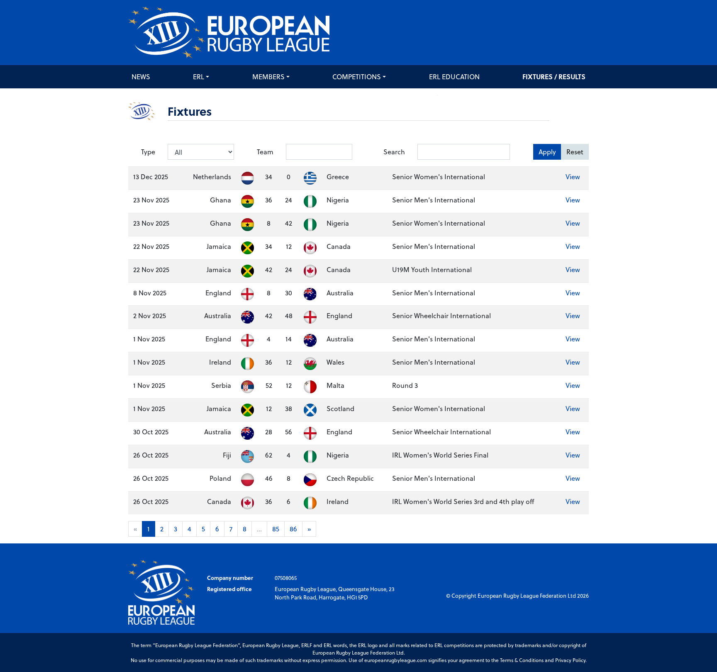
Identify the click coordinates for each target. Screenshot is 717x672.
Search (394, 151)
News (141, 76)
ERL (198, 76)
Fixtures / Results (553, 76)
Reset (574, 151)
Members (268, 76)
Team (265, 151)
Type (148, 151)
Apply (547, 151)
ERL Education (454, 76)
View (573, 176)
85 (275, 528)
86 (293, 528)
